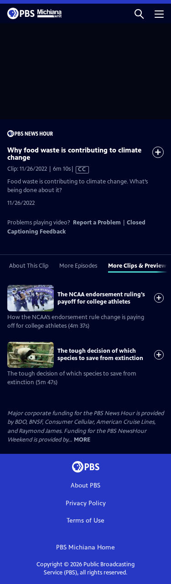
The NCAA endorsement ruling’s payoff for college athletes (101, 298)
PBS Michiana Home (85, 547)
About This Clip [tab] (28, 265)
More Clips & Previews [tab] (138, 265)
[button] (139, 13)
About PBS (85, 485)
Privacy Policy (86, 503)
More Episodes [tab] (78, 265)
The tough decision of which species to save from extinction (100, 354)
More (82, 440)
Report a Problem (97, 222)
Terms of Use (85, 520)
